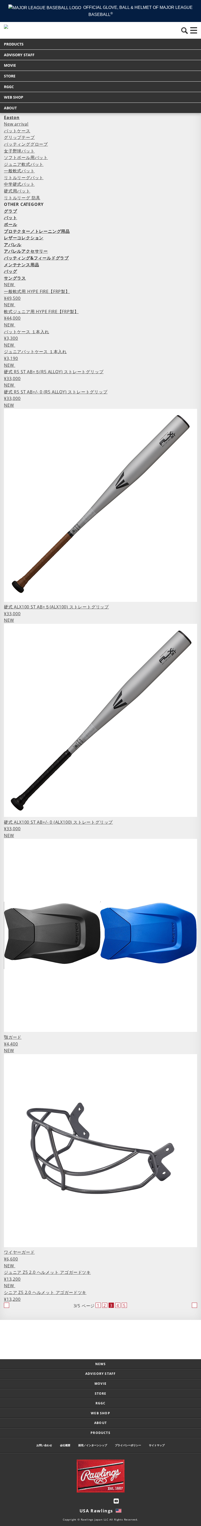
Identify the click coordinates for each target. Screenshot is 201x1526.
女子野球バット (19, 151)
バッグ (10, 271)
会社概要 (65, 1445)
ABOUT (10, 107)
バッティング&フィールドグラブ (36, 258)
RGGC (9, 86)
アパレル (12, 244)
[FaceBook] (105, 1501)
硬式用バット (17, 191)
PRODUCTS (14, 44)
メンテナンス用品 (21, 265)
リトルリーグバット (23, 177)
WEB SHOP (13, 97)
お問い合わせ (44, 1445)
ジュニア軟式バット (23, 164)
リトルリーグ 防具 (22, 198)
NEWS (100, 1364)
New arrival (16, 124)
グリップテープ (19, 137)
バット (10, 218)
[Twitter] (95, 1501)
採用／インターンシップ (92, 1445)
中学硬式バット (19, 184)
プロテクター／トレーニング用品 (37, 231)
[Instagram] (84, 1501)
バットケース (17, 131)
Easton (12, 117)
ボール (10, 224)
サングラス (15, 278)
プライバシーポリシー (128, 1445)
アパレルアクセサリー (26, 251)
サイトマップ (157, 1445)
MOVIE (10, 65)
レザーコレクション (23, 238)
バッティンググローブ (26, 144)
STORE (9, 76)
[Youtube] (116, 1501)
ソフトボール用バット (26, 157)
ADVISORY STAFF (19, 54)
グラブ (10, 211)
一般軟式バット (19, 171)
